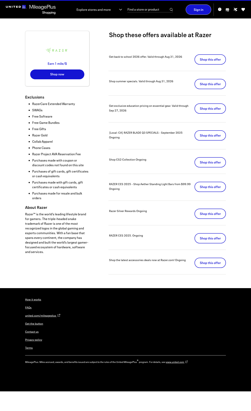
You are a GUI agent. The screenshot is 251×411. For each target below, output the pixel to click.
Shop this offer (210, 59)
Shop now (57, 74)
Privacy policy (33, 340)
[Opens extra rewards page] (235, 10)
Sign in (198, 9)
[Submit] (171, 9)
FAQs (28, 307)
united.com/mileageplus (41, 315)
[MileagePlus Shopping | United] (31, 9)
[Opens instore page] (227, 11)
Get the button (34, 323)
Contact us (32, 331)
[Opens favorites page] (243, 11)
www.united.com (175, 362)
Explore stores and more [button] (93, 9)
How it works (33, 299)
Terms (29, 348)
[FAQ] (220, 10)
